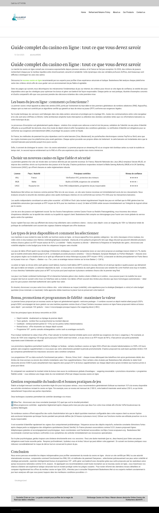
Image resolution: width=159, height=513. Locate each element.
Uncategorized (21, 480)
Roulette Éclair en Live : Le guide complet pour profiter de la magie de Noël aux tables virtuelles (43, 498)
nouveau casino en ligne (32, 80)
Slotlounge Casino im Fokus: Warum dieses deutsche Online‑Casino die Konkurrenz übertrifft (116, 498)
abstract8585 (35, 55)
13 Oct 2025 (19, 55)
